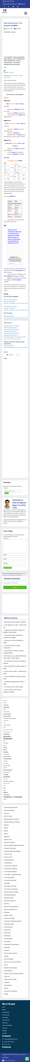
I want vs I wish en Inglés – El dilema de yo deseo (14, 672)
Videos (5, 792)
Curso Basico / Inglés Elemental (12, 874)
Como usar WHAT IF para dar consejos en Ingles (14, 667)
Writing (6, 994)
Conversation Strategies (10, 871)
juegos (4, 745)
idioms (4, 740)
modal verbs (7, 930)
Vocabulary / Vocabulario (12, 797)
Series (6, 965)
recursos (6, 777)
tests (4, 788)
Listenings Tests (8, 927)
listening (5, 752)
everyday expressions (7, 731)
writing (4, 799)
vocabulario (6, 794)
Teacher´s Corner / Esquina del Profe (13, 973)
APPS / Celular (8, 816)
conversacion (7, 714)
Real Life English (8, 959)
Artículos (6, 707)
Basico (6, 833)
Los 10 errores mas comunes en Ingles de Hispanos (14, 662)
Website (5, 563)
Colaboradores (8, 862)
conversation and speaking (9, 718)
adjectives (5, 700)
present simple (6, 765)
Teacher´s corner (6, 783)
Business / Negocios (9, 842)
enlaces (4, 727)
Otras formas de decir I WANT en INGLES (15, 622)
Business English (6, 711)
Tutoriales (6, 982)
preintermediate (7, 756)
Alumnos (4, 702)
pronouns (5, 767)
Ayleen (6, 828)
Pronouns (6, 950)
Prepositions (7, 941)
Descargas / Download (10, 886)
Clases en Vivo (8, 854)
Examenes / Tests (8, 897)
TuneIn (5, 77)
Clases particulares (9, 860)
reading (5, 774)
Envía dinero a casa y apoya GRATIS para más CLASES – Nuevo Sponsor (14, 657)
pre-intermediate (6, 754)
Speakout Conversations (10, 967)
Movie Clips (7, 932)
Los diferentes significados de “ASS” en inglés (14, 683)
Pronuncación (5, 1015)
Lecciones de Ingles (9, 918)
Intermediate (5, 743)
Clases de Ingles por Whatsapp (12, 851)
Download (11, 72)
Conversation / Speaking (10, 868)
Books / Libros (8, 839)
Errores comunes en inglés (8, 729)
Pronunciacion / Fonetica (10, 953)
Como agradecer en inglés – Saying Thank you (14, 626)
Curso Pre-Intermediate (10, 880)
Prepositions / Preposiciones (11, 944)
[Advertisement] (16, 44)
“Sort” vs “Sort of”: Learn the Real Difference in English (12, 691)
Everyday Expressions (10, 895)
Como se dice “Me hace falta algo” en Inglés (13, 641)
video (4, 790)
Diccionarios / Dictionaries (11, 889)
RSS (9, 77)
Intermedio (5, 1022)
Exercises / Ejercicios (9, 900)
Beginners (7, 836)
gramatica (7, 736)
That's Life (7, 976)
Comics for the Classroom (11, 865)
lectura (5, 747)
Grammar (13, 32)
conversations (5, 720)
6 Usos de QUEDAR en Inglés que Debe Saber (14, 677)
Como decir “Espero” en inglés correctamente (11, 646)
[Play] (4, 70)
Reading (4, 1030)
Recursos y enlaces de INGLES (12, 962)
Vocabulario (5, 1017)
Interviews (7, 912)
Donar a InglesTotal (7, 1025)
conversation (7, 716)
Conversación (5, 1020)
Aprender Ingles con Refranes (12, 822)
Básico (6, 830)
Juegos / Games (8, 915)
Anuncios (5, 705)
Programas (7, 947)
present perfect (6, 763)
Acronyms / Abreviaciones (11, 807)
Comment (6, 538)
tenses (4, 785)
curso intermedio (6, 725)
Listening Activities (9, 924)
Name (5, 554)
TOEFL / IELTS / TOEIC (10, 979)
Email (5, 559)
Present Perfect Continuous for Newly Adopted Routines (13, 652)
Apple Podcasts (14, 75)
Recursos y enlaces (8, 781)
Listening (4, 1028)
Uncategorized (8, 985)
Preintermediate (8, 938)
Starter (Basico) (8, 970)
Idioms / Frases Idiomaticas (11, 906)
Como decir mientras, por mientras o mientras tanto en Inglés (13, 636)
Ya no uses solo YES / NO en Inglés (13, 686)
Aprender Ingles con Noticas (11, 819)
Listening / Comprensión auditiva (12, 921)
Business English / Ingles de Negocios (14, 845)
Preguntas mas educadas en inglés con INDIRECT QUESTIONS (14, 631)
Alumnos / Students (9, 810)
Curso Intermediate (9, 877)
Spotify (20, 75)
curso (4, 722)
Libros (5, 749)
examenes (6, 734)
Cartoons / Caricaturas (10, 848)
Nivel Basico (7, 935)
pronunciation (6, 772)
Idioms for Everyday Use (10, 909)
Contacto (4, 1033)
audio (4, 709)
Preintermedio (7, 759)
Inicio (3, 1007)
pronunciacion (7, 770)
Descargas (7, 883)
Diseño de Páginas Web (9, 1060)
